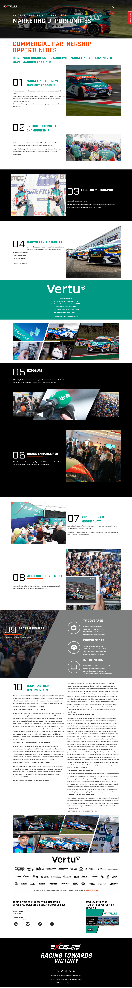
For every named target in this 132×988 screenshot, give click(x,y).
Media (88, 7)
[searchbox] (113, 9)
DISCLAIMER (54, 976)
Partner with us (47, 7)
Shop (109, 7)
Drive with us (33, 7)
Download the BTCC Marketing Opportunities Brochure (100, 905)
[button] (113, 7)
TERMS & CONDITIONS (65, 976)
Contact (103, 7)
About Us (22, 7)
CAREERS (96, 7)
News (82, 7)
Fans (75, 7)
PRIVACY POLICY (76, 976)
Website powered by (63, 983)
